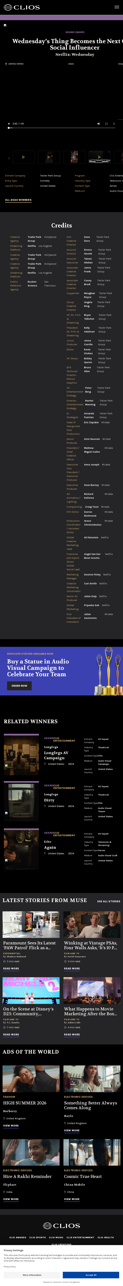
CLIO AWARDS (17, 1237)
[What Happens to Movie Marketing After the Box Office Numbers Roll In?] (91, 990)
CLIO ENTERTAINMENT (80, 1237)
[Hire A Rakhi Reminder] (31, 1152)
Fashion (9, 1096)
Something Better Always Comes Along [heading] (90, 1105)
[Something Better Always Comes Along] (91, 1078)
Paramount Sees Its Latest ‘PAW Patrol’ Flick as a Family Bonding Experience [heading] (29, 945)
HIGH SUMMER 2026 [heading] (24, 1103)
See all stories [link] (108, 901)
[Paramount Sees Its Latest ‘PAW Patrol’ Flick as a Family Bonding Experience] (31, 924)
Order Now (19, 685)
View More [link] (11, 1125)
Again (50, 847)
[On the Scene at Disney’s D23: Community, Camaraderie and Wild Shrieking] (31, 990)
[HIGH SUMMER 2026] (31, 1078)
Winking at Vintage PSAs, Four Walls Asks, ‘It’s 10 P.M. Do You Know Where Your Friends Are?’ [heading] (92, 945)
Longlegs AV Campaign (56, 755)
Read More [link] (11, 968)
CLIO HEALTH (106, 1237)
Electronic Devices (78, 1096)
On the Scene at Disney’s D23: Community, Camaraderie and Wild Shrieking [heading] (28, 1011)
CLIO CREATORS (61, 1244)
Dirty (49, 800)
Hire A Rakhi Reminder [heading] (27, 1176)
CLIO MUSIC (56, 1237)
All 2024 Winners (18, 199)
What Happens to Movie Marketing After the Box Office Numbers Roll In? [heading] (89, 1011)
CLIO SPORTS (37, 1237)
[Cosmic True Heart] (91, 1152)
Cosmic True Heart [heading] (83, 1176)
